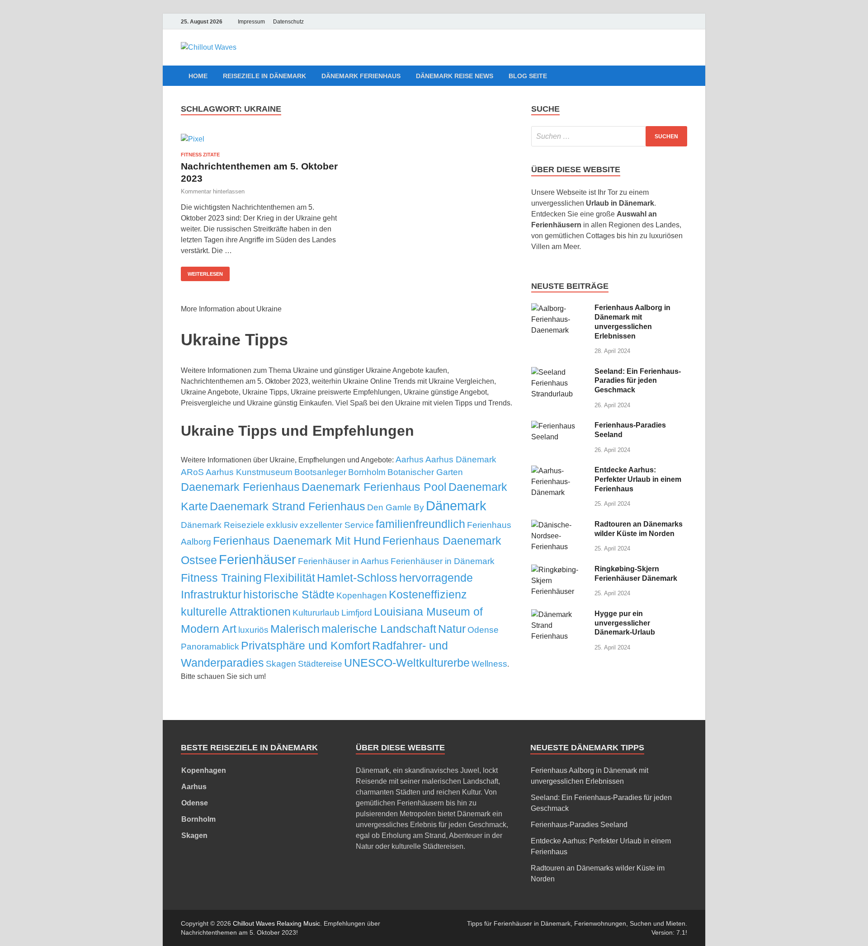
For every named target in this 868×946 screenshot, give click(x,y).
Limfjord (356, 612)
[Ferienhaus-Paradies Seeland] (559, 426)
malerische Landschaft (378, 628)
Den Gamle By (395, 507)
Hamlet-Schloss (357, 577)
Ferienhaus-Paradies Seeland (579, 824)
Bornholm (367, 472)
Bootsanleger (320, 472)
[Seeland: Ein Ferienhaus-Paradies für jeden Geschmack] (559, 372)
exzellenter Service (337, 525)
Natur (452, 628)
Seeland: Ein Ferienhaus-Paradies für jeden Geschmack (637, 380)
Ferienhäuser (257, 559)
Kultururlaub (316, 612)
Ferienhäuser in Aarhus (343, 561)
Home (198, 76)
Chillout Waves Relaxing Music (276, 923)
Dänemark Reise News (454, 76)
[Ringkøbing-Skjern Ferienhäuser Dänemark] (559, 570)
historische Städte (289, 594)
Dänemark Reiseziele (222, 525)
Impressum (251, 22)
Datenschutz (288, 22)
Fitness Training (221, 577)
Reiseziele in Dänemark (264, 76)
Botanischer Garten (425, 472)
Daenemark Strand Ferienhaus (287, 506)
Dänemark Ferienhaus (361, 76)
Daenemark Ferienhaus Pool (374, 486)
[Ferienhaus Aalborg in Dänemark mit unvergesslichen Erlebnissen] (559, 308)
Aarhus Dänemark (460, 459)
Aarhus (410, 459)
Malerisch (295, 628)
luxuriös (253, 630)
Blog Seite (528, 76)
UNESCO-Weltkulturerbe (407, 662)
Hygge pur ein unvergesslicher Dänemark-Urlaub (624, 623)
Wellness (489, 663)
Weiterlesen (205, 274)
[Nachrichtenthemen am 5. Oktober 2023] (259, 139)
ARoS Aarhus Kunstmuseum (236, 472)
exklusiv (282, 525)
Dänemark (456, 505)
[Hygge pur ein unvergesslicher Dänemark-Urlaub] (559, 614)
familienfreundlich (420, 524)
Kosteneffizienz (428, 594)
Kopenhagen (361, 595)
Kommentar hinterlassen (213, 191)
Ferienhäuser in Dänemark (443, 561)
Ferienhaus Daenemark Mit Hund (297, 540)
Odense (483, 630)
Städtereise (320, 663)
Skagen (281, 663)
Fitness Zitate (200, 154)
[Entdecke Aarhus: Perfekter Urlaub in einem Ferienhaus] (559, 471)
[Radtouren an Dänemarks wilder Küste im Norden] (559, 525)
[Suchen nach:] (609, 136)
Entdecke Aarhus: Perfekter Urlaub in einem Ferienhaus (637, 479)
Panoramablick (210, 646)
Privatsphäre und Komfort (305, 645)
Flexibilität (289, 577)
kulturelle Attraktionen (236, 611)
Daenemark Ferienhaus (240, 486)
